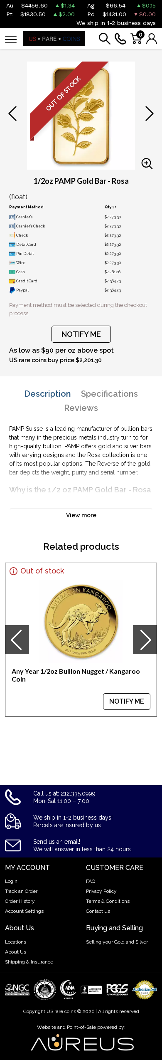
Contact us (98, 911)
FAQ (90, 881)
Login (11, 881)
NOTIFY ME (81, 334)
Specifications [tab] (109, 394)
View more (81, 515)
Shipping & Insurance (29, 962)
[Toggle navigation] (11, 39)
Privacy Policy (101, 891)
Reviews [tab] (81, 408)
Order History (20, 901)
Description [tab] (47, 394)
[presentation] (17, 639)
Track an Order (21, 891)
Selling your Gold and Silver (117, 942)
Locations (15, 942)
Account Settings (24, 911)
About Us (15, 952)
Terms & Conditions (108, 901)
